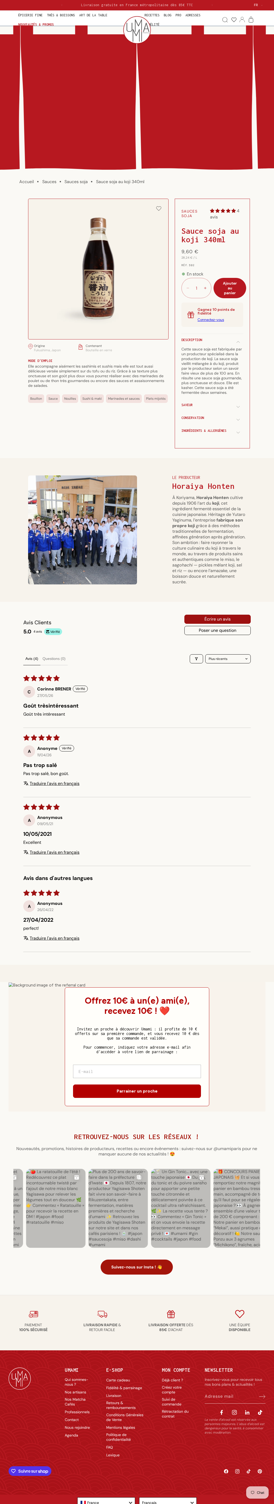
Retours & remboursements (121, 1405)
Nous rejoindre (77, 1427)
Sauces (49, 181)
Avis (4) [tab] (31, 658)
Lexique (113, 1455)
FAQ (109, 1447)
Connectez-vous (210, 320)
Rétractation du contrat (175, 1414)
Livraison (113, 1395)
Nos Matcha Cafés (75, 1402)
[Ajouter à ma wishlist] (158, 209)
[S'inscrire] (259, 1396)
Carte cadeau (118, 1380)
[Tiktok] (260, 1412)
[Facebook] (221, 1412)
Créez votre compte (172, 1390)
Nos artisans (75, 1392)
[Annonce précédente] (62, 5)
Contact (72, 1419)
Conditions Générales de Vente (124, 1417)
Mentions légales (120, 1427)
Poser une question (217, 630)
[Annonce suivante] (212, 5)
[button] (30, 15)
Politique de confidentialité (118, 1437)
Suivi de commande (171, 1402)
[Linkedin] (247, 1412)
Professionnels (77, 1411)
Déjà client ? (172, 1380)
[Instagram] (234, 1412)
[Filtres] (196, 658)
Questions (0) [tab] (54, 658)
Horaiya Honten (203, 486)
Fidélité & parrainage (124, 1387)
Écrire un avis (217, 619)
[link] (233, 20)
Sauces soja (76, 181)
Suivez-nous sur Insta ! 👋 (136, 1267)
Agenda (71, 1435)
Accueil (26, 181)
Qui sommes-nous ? (76, 1382)
